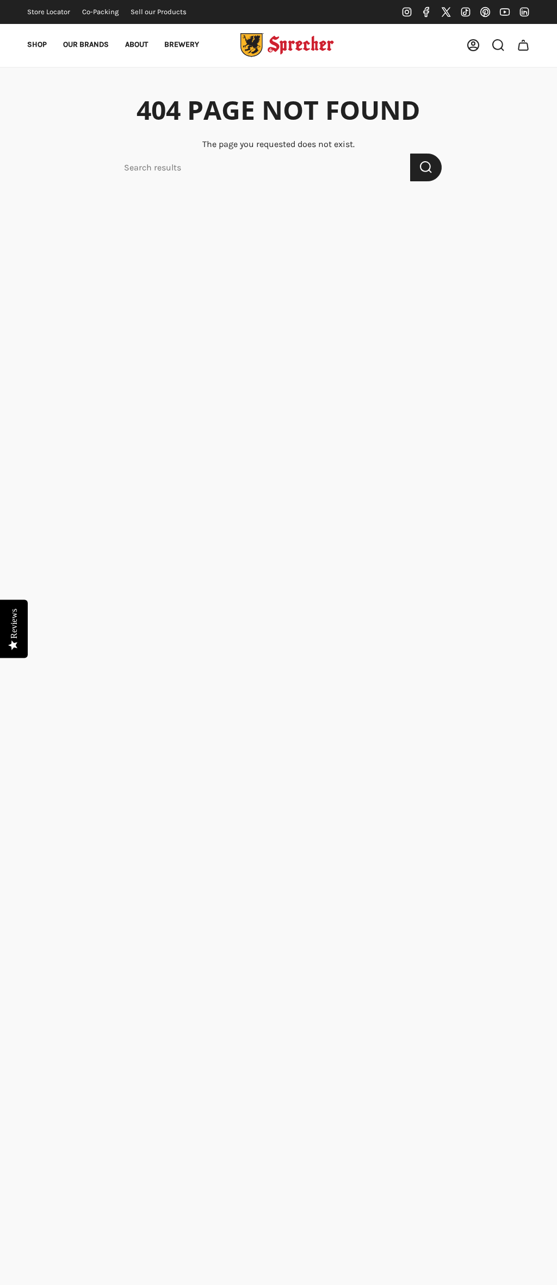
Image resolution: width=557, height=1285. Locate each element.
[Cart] (523, 45)
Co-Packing (100, 12)
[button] (37, 45)
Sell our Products (159, 12)
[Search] (426, 167)
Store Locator (48, 12)
